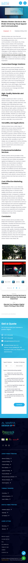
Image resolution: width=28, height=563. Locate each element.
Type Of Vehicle (7, 362)
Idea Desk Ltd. (5, 560)
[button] (14, 288)
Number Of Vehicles (19, 362)
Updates (18, 282)
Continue (19, 404)
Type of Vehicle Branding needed (12, 370)
